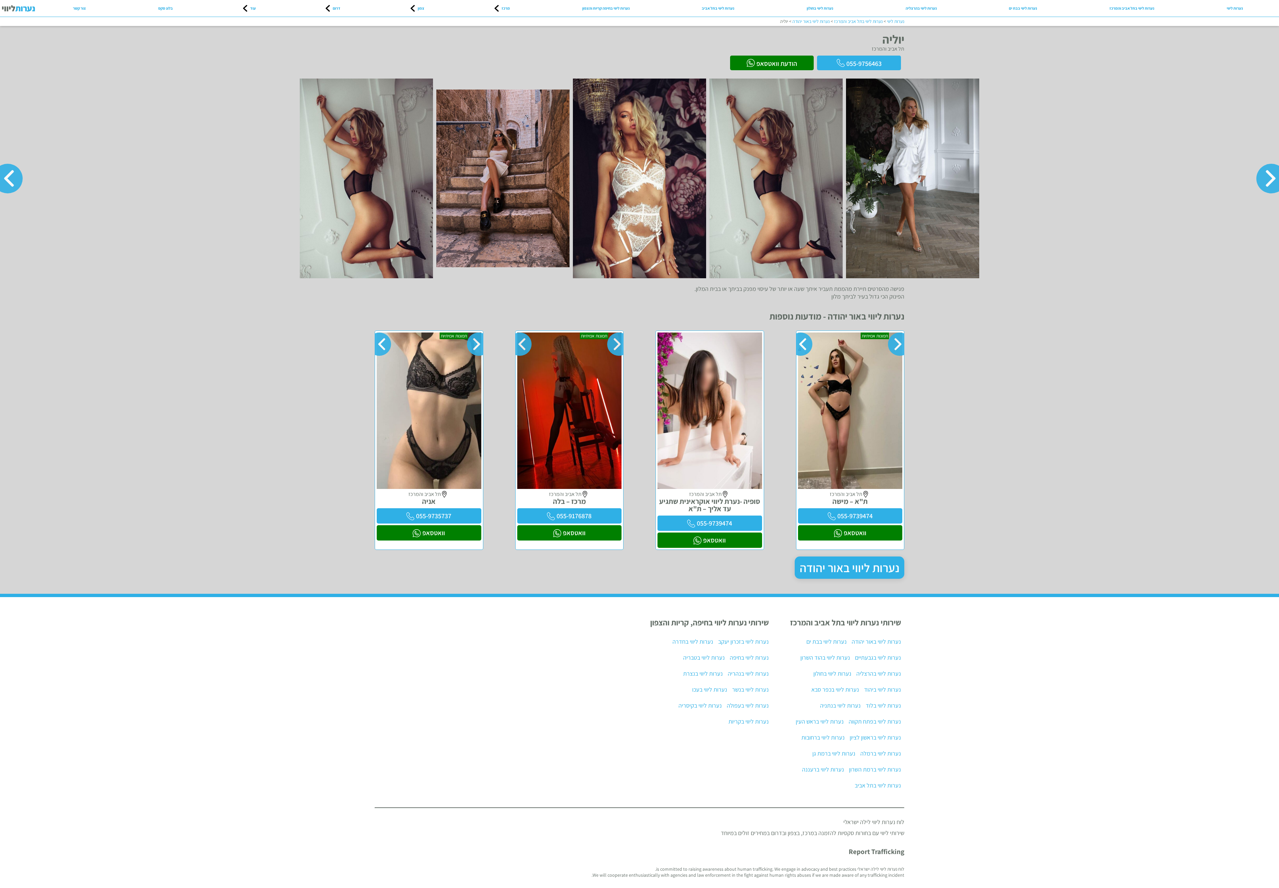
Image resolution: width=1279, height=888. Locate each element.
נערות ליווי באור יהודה (849, 567)
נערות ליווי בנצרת (703, 673)
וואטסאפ (855, 533)
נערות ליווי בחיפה (749, 657)
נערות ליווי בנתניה (840, 705)
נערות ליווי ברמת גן (833, 753)
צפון (421, 8)
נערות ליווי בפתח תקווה (875, 721)
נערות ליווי (1235, 8)
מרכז (506, 8)
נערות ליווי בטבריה (704, 657)
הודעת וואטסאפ (776, 63)
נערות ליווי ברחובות (823, 737)
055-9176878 (574, 516)
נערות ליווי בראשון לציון (875, 737)
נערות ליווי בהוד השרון (825, 657)
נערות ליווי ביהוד (882, 689)
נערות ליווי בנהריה (748, 673)
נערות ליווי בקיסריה (700, 705)
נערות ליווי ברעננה (823, 769)
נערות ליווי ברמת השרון (875, 769)
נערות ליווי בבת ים (1023, 8)
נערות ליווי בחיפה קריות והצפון (606, 8)
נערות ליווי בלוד (883, 705)
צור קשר (79, 8)
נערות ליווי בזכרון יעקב (743, 641)
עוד (253, 8)
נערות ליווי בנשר (750, 689)
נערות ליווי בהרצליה (921, 8)
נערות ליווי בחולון (820, 8)
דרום (336, 8)
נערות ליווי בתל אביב (718, 8)
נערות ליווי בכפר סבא (835, 689)
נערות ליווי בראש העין (820, 721)
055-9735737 (433, 516)
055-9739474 (855, 516)
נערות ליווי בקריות (748, 721)
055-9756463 (864, 63)
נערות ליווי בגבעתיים (878, 657)
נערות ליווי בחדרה (692, 641)
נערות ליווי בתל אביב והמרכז (1131, 8)
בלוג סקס (165, 8)
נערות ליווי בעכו (709, 689)
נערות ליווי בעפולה (748, 705)
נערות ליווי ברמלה (880, 753)
